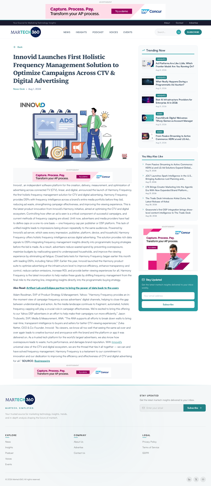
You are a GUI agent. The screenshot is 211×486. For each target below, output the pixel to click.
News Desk (19, 88)
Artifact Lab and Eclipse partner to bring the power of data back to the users (72, 288)
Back (19, 47)
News (66, 32)
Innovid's (117, 342)
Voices (113, 32)
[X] (196, 479)
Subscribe (193, 32)
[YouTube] (203, 479)
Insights (81, 32)
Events (127, 32)
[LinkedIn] (189, 479)
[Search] (178, 32)
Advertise (193, 23)
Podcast (98, 32)
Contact (179, 23)
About (167, 23)
